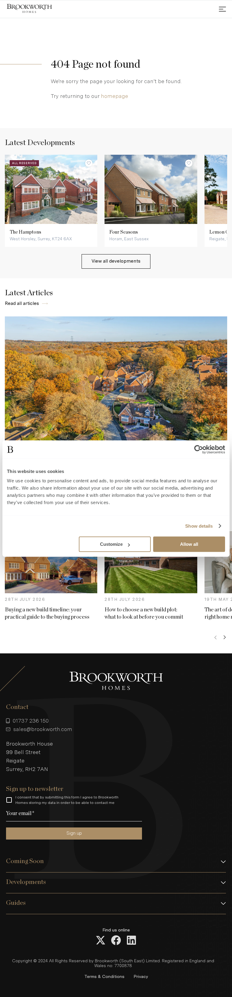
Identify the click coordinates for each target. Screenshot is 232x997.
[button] (116, 862)
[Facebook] (116, 940)
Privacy (141, 976)
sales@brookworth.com (42, 729)
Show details (199, 526)
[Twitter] (100, 941)
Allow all (189, 544)
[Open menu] (222, 9)
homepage (114, 96)
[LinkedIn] (131, 941)
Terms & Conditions (104, 976)
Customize (111, 544)
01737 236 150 (31, 720)
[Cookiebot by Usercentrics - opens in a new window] (198, 449)
